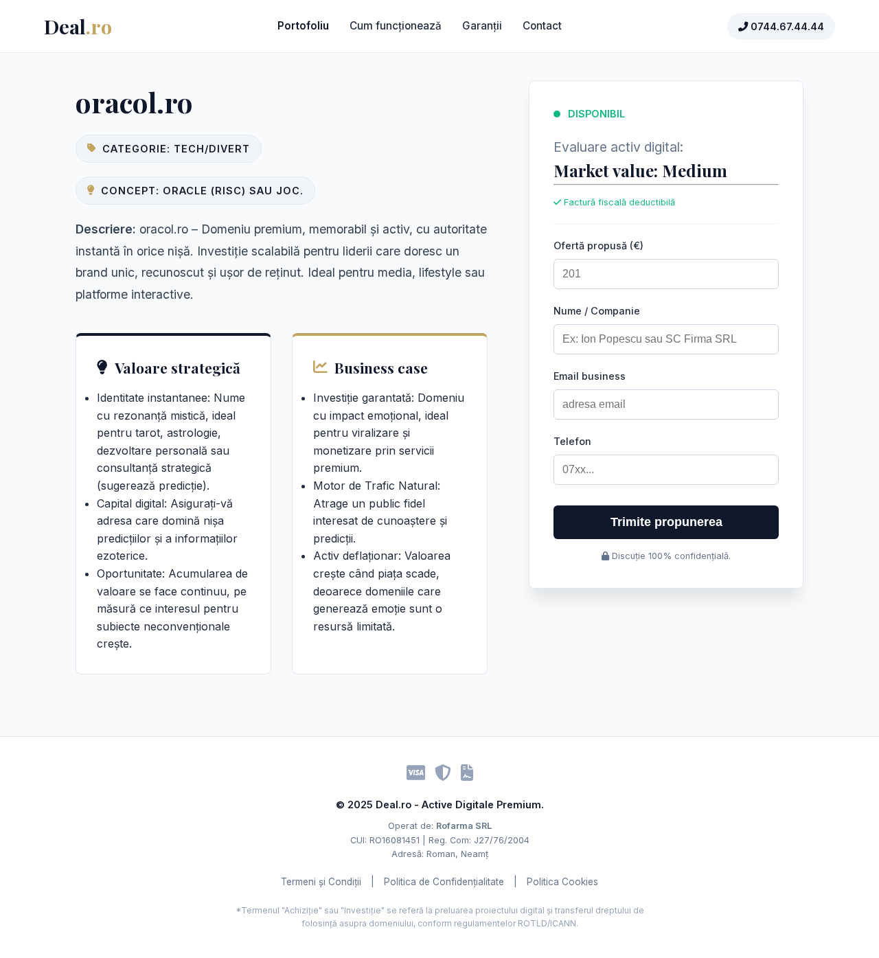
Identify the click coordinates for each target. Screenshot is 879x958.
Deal (78, 26)
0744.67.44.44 (786, 26)
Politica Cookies (562, 881)
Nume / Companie (596, 311)
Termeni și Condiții (321, 881)
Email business (589, 376)
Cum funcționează (396, 25)
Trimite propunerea (666, 522)
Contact (542, 25)
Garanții (482, 25)
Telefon (572, 441)
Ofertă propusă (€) (598, 245)
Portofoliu (303, 25)
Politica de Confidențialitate (444, 881)
